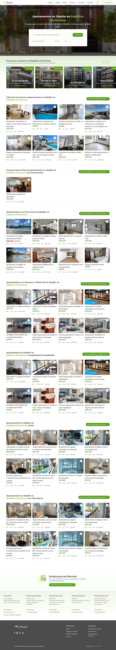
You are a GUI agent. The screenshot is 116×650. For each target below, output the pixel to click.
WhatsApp (8, 610)
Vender (65, 2)
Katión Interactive (97, 646)
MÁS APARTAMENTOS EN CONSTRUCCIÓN (93, 171)
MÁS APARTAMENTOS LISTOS (97, 99)
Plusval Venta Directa (33, 596)
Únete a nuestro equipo (72, 631)
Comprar (50, 2)
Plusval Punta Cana (55, 596)
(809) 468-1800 (55, 612)
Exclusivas (72, 2)
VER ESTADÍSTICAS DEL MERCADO (61, 585)
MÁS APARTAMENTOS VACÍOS (97, 424)
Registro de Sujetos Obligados (12, 615)
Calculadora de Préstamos (94, 629)
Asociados (81, 2)
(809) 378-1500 (32, 612)
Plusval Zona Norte (78, 596)
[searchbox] (59, 34)
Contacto (68, 636)
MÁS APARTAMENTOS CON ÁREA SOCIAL (93, 213)
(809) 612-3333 (78, 612)
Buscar (78, 35)
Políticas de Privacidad (71, 634)
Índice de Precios (92, 631)
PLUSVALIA (90, 2)
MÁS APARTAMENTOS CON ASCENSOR (94, 284)
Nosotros (68, 629)
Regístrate (108, 2)
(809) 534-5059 (100, 612)
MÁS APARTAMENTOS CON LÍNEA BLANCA (93, 497)
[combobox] (58, 34)
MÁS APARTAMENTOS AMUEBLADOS (95, 354)
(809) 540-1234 (10, 612)
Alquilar (57, 2)
